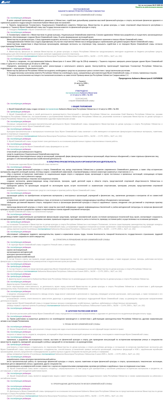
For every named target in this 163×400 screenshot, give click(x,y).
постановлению (52, 109)
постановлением (73, 93)
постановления (31, 56)
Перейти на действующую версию (149, 7)
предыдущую (15, 49)
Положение (23, 30)
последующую (16, 18)
